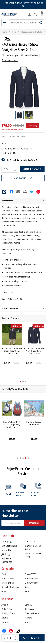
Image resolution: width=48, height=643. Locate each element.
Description (7, 200)
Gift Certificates (9, 545)
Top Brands (8, 599)
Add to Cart (32, 169)
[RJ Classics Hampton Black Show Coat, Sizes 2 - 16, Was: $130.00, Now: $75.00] (12, 334)
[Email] (18, 192)
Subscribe (34, 522)
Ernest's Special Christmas (34, 423)
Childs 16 (10, 153)
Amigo (4, 604)
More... (28, 621)
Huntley (5, 621)
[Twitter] (31, 192)
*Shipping (6, 541)
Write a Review (29, 55)
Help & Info (8, 536)
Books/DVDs (31, 574)
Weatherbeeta (32, 613)
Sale (27, 587)
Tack (3, 574)
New (27, 591)
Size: (5, 143)
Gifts (3, 591)
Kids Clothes (7, 582)
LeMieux (29, 604)
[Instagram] (17, 630)
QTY (6, 169)
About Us (6, 550)
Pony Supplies (32, 578)
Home (4, 31)
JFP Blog (5, 554)
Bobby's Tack (8, 613)
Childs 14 (26, 148)
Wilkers (28, 617)
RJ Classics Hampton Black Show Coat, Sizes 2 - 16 (12, 351)
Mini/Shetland (32, 582)
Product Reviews (9, 308)
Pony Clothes (8, 578)
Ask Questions (10, 60)
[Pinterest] (38, 192)
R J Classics (30, 609)
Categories (8, 568)
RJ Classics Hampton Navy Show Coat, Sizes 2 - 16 (34, 351)
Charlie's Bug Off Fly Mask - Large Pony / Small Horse (12, 424)
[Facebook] (11, 192)
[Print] (25, 192)
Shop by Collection (10, 587)
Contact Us (30, 541)
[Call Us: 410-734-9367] (35, 14)
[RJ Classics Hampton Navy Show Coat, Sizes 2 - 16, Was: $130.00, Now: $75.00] (34, 334)
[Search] (41, 22)
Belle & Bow (7, 609)
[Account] (29, 14)
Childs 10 (10, 148)
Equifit (4, 617)
